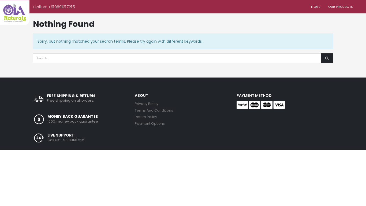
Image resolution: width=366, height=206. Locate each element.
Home (315, 7)
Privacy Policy (146, 103)
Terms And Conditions (154, 110)
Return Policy (146, 116)
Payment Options (150, 123)
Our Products (340, 7)
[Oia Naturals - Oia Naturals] (15, 13)
